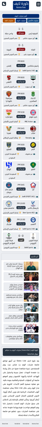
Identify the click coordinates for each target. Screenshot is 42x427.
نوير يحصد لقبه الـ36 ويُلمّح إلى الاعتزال (15, 275)
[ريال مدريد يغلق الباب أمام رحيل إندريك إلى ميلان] (31, 307)
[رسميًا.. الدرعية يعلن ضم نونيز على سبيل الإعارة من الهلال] (31, 266)
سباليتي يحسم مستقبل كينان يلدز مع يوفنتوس (14, 296)
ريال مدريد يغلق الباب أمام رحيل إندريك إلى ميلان (15, 307)
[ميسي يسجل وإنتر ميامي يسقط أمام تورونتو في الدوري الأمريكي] (31, 286)
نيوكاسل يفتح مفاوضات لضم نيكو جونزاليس (14, 337)
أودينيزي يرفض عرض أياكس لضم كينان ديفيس (14, 316)
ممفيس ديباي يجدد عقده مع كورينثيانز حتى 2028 (14, 328)
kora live (5, 423)
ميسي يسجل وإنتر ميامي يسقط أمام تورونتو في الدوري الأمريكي (16, 287)
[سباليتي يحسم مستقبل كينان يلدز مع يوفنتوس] (31, 297)
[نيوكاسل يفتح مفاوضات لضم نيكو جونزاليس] (31, 338)
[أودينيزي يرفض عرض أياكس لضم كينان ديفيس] (31, 317)
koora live (35, 423)
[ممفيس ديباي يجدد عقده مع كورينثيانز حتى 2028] (31, 328)
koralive (17, 423)
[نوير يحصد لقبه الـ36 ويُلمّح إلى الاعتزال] (31, 276)
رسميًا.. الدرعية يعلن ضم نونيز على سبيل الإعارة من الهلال (14, 265)
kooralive (26, 423)
